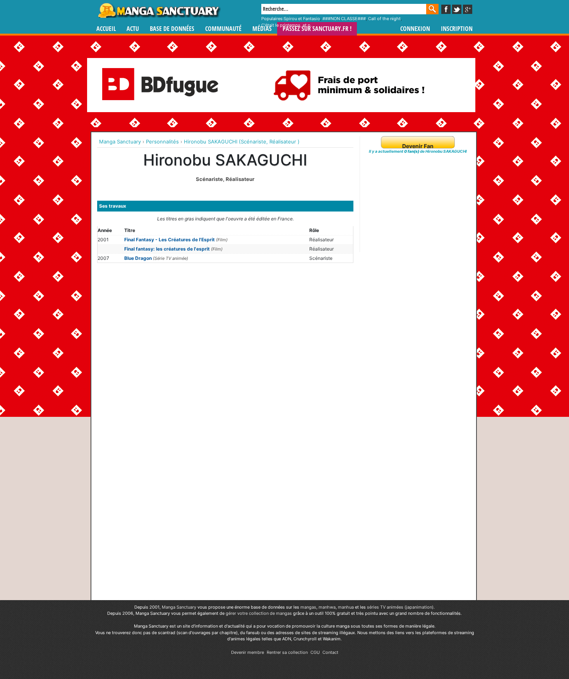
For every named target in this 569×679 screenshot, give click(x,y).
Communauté (223, 28)
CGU (315, 652)
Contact (330, 652)
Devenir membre (247, 652)
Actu (133, 28)
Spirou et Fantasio (302, 18)
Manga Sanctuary (179, 607)
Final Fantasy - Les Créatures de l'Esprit (169, 239)
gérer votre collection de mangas (259, 613)
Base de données (172, 28)
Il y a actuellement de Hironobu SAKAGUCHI (418, 151)
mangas (308, 607)
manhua (346, 607)
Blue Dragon (138, 258)
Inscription (457, 28)
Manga (158, 10)
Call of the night (384, 18)
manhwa (327, 607)
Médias (262, 28)
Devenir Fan (418, 146)
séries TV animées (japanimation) (400, 607)
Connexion (415, 28)
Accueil (106, 28)
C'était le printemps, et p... (287, 25)
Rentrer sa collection (287, 652)
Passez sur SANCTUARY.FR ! (317, 28)
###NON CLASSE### (344, 18)
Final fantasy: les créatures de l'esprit (167, 249)
